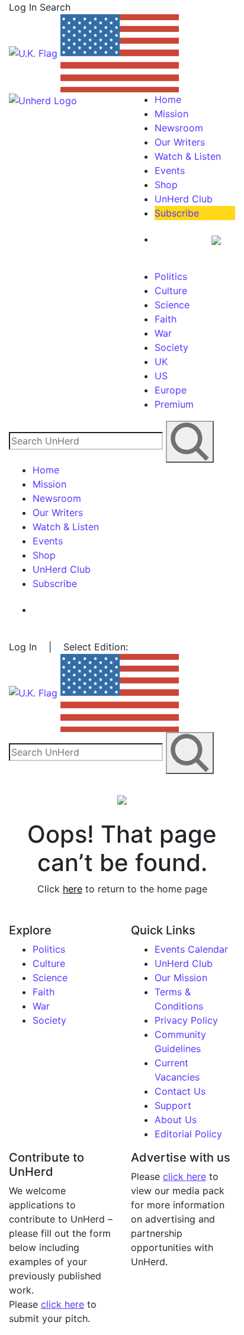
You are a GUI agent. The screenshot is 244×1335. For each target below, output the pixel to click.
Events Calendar (191, 949)
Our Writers (180, 142)
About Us (176, 1120)
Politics (171, 276)
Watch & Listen (188, 156)
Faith (165, 319)
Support (173, 1105)
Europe (171, 390)
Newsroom (179, 128)
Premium (174, 404)
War (163, 333)
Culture (171, 290)
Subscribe (177, 213)
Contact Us (180, 1091)
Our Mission (181, 977)
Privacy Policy (186, 1020)
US (161, 376)
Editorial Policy (188, 1134)
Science (172, 305)
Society (171, 347)
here (72, 889)
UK (161, 361)
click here (62, 1304)
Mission (171, 114)
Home (168, 99)
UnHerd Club (184, 199)
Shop (166, 185)
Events (170, 170)
